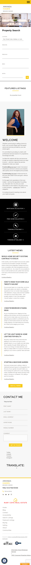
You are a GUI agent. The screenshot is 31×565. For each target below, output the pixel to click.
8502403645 (8, 491)
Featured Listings (8, 520)
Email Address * (8, 417)
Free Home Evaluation (15, 219)
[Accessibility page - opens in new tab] (18, 544)
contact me (16, 187)
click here (13, 167)
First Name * (7, 406)
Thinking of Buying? (15, 229)
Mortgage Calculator (15, 208)
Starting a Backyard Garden (16, 362)
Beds (3, 64)
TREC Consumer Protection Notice (21, 555)
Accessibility (7, 515)
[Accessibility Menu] (4, 560)
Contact (5, 512)
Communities (7, 530)
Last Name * (7, 411)
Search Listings (8, 517)
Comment (6, 433)
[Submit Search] (27, 77)
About (5, 527)
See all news (15, 386)
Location (4, 36)
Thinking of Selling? (15, 240)
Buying (5, 522)
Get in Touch (15, 445)
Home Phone (7, 422)
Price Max (4, 54)
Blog (4, 510)
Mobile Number (8, 428)
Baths (3, 73)
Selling (5, 525)
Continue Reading (6, 277)
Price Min (4, 44)
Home (5, 507)
